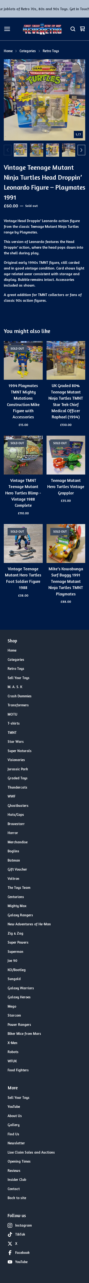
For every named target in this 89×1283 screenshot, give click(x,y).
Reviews (14, 1170)
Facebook (22, 1252)
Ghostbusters (18, 805)
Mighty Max (17, 906)
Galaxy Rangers (20, 915)
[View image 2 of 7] (36, 150)
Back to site (17, 1198)
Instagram (23, 1225)
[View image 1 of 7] (20, 150)
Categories (27, 51)
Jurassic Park (18, 769)
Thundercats (17, 787)
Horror (13, 833)
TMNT (12, 732)
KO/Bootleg (17, 970)
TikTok (20, 1234)
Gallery (13, 1125)
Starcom (14, 1015)
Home (8, 51)
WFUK (12, 1061)
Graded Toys (18, 778)
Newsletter (16, 1143)
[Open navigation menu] (7, 29)
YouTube (14, 1106)
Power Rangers (19, 1024)
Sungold (14, 979)
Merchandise (18, 842)
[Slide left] (7, 150)
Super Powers (18, 942)
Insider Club (17, 1179)
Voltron (13, 878)
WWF (11, 796)
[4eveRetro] (42, 28)
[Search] (73, 29)
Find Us (13, 1134)
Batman (14, 860)
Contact (14, 1189)
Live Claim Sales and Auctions (31, 1152)
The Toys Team (19, 887)
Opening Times (19, 1161)
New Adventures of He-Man (29, 924)
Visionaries (16, 760)
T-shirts (14, 723)
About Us (15, 1116)
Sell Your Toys (18, 678)
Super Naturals (20, 751)
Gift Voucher (17, 869)
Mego (12, 1006)
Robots (13, 1052)
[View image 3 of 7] (52, 150)
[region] (44, 9)
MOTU (12, 714)
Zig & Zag (15, 933)
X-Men (12, 1043)
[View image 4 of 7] (68, 150)
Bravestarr (16, 824)
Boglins (13, 851)
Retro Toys (51, 51)
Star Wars (16, 741)
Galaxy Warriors (21, 988)
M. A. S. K (15, 687)
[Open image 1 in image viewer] (44, 100)
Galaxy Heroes (19, 997)
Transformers (18, 705)
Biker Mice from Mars (24, 1033)
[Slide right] (81, 150)
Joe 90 (12, 960)
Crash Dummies (20, 696)
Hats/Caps (16, 814)
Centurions (16, 897)
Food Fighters (18, 1070)
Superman (15, 951)
